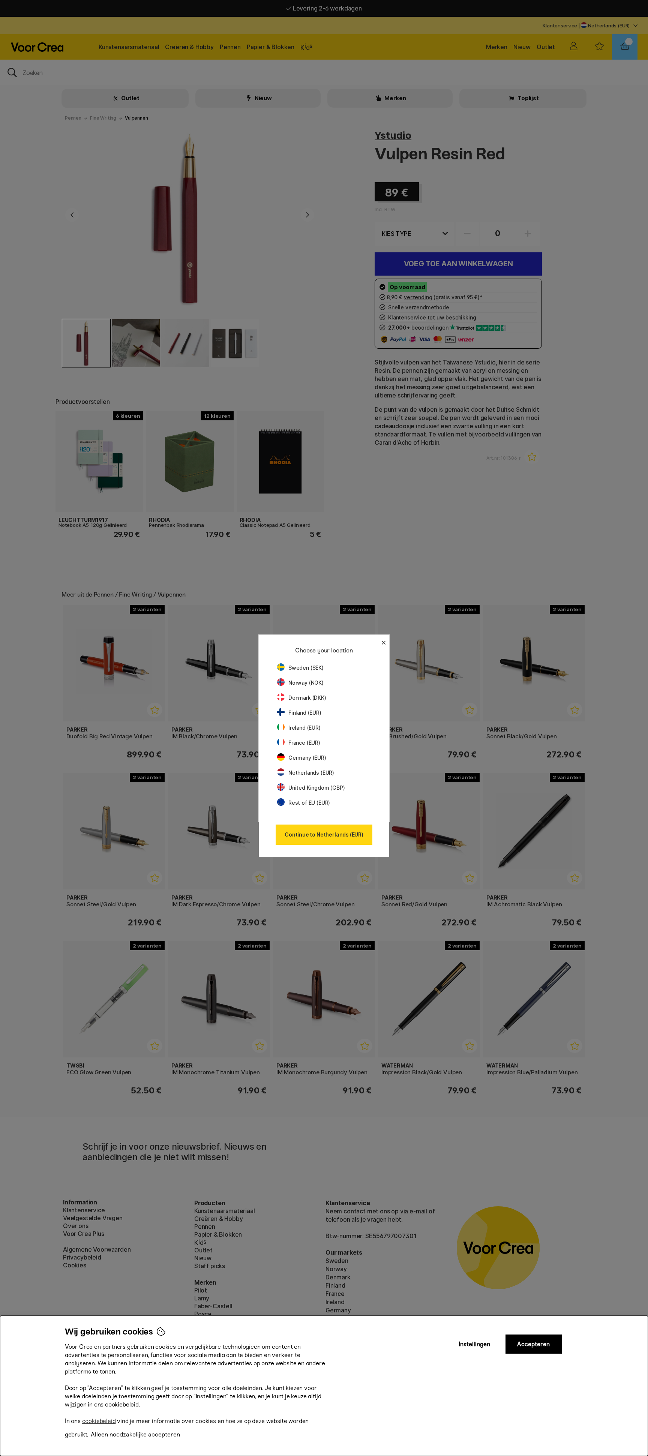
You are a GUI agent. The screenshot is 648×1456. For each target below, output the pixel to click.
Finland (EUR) (304, 712)
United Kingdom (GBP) (316, 787)
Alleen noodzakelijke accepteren (135, 1434)
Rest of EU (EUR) (309, 802)
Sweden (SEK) (306, 667)
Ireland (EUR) (304, 727)
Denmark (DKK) (307, 697)
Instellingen (474, 1344)
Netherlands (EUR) (311, 772)
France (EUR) (304, 742)
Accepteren (533, 1344)
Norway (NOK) (306, 682)
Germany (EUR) (307, 757)
